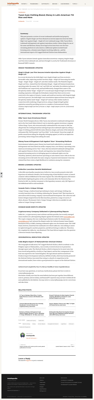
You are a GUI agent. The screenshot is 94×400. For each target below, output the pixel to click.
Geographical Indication (53, 323)
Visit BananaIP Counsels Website (69, 384)
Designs (54, 3)
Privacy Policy (71, 396)
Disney (34, 323)
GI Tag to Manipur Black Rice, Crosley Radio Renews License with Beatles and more (31, 297)
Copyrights (45, 3)
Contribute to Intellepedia (67, 380)
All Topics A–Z (43, 391)
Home (19, 9)
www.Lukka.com (69, 217)
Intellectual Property (31, 320)
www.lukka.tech (23, 221)
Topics (74, 3)
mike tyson (71, 323)
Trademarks (34, 3)
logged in (28, 360)
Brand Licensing (26, 323)
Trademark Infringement (24, 327)
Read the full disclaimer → (13, 390)
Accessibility (84, 396)
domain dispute (41, 323)
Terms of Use (78, 396)
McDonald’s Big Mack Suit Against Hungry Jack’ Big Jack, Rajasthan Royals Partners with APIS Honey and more (61, 313)
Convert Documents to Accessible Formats (71, 382)
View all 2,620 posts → (31, 338)
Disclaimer (65, 396)
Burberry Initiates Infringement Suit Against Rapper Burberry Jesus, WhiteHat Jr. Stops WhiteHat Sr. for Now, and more (31, 313)
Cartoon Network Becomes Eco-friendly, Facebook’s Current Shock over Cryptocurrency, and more (31, 305)
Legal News (63, 323)
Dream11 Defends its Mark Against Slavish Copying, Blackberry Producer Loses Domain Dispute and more (61, 297)
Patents (24, 3)
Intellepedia (13, 3)
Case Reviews (65, 3)
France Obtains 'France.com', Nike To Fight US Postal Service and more (61, 304)
